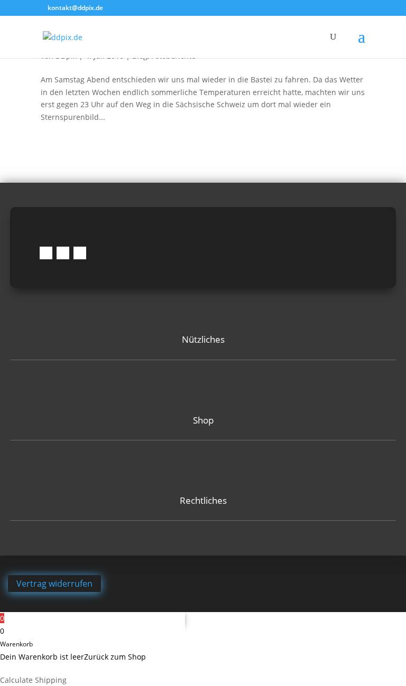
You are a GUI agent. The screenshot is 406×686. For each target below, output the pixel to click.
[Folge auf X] (79, 253)
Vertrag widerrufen (54, 583)
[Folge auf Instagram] (63, 253)
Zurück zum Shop (115, 657)
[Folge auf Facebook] (46, 253)
